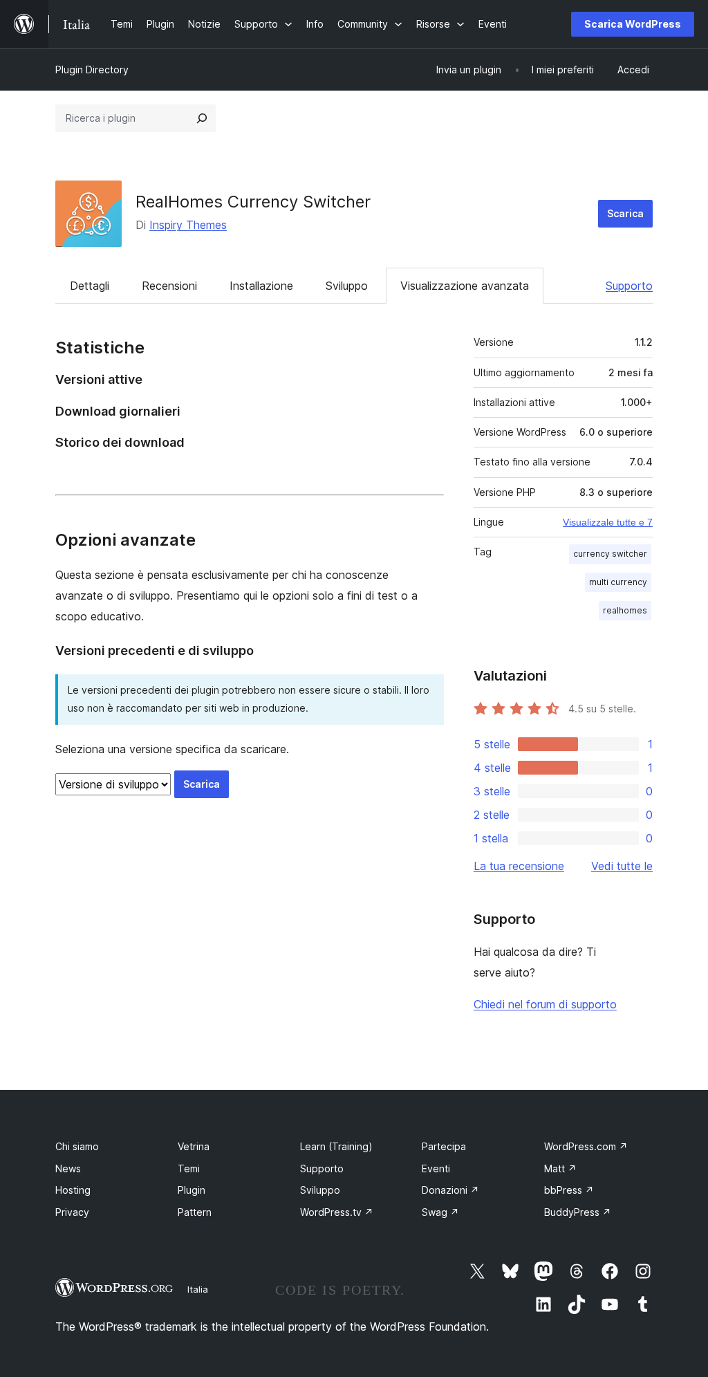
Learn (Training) (336, 1146)
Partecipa (444, 1146)
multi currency (618, 582)
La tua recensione (519, 866)
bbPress (569, 1190)
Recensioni (169, 286)
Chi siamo (77, 1146)
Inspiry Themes (188, 225)
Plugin (191, 1190)
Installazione (261, 286)
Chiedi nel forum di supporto (545, 1004)
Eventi (436, 1168)
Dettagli (89, 286)
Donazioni (450, 1190)
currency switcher (610, 553)
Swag (440, 1212)
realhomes (625, 610)
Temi (189, 1168)
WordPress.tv (336, 1212)
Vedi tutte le (622, 866)
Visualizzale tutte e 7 (608, 522)
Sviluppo (347, 286)
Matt (560, 1168)
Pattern (195, 1212)
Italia (197, 1289)
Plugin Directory (92, 69)
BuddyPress (577, 1212)
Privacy (72, 1212)
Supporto (629, 286)
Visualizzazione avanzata (464, 286)
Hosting (73, 1190)
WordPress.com (586, 1146)
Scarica (625, 213)
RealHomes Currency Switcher (253, 202)
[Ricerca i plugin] (202, 118)
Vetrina (193, 1146)
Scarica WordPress (632, 24)
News (68, 1168)
